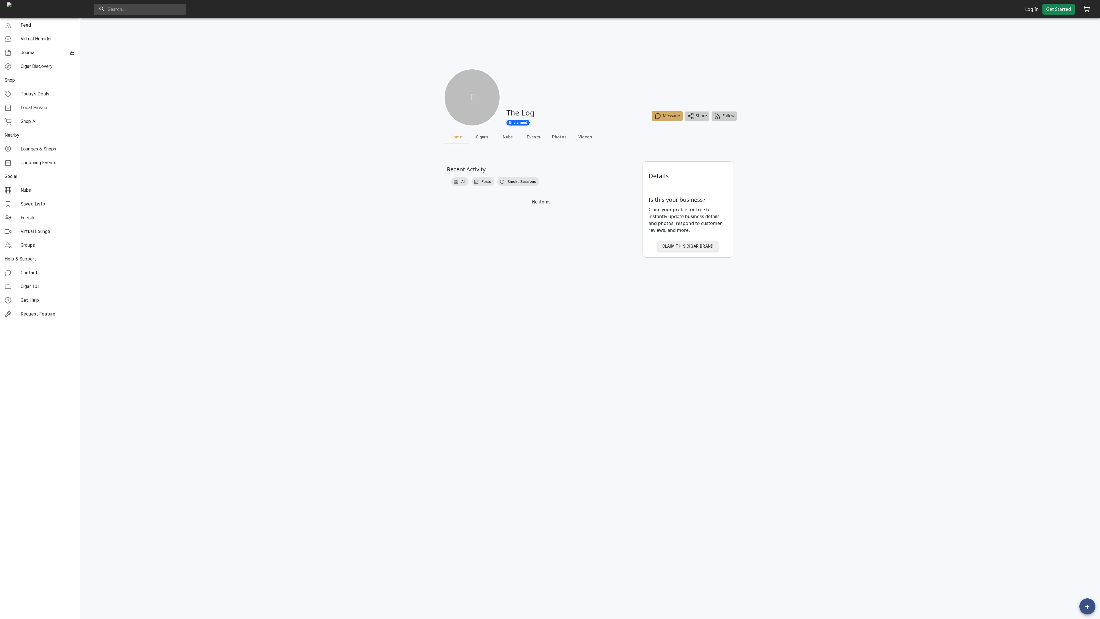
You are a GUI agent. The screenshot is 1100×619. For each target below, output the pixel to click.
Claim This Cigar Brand (688, 246)
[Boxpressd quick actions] (1087, 606)
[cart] (1086, 9)
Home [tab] (456, 137)
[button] (40, 25)
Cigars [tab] (482, 137)
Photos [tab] (559, 137)
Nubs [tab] (508, 137)
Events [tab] (533, 137)
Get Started (1058, 9)
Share (701, 115)
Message (671, 115)
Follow (728, 115)
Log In (1032, 9)
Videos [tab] (585, 137)
